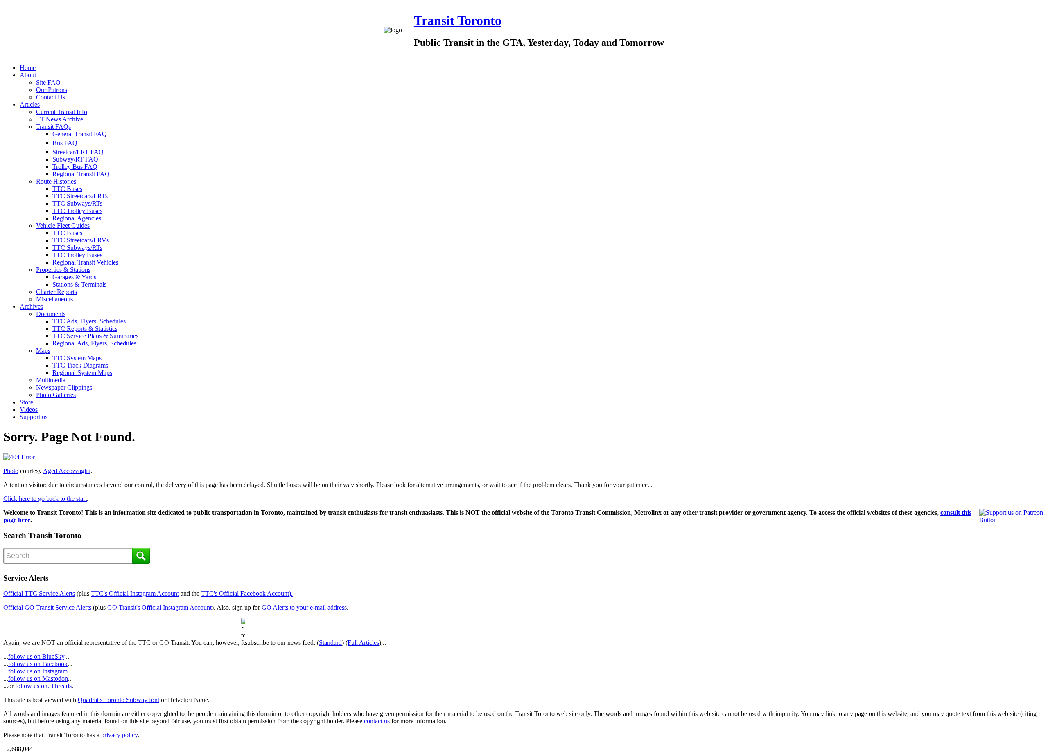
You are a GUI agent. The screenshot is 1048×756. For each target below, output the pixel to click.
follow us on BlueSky (36, 656)
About (28, 75)
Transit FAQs (53, 126)
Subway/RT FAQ (75, 159)
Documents (51, 313)
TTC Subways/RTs (77, 203)
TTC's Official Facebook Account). (247, 593)
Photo (10, 470)
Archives (31, 306)
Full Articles (363, 642)
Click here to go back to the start (45, 498)
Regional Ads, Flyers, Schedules (94, 343)
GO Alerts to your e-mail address (304, 607)
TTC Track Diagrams (80, 365)
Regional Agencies (76, 218)
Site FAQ (48, 82)
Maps (43, 350)
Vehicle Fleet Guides (63, 225)
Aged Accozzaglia (66, 470)
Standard (330, 642)
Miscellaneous (54, 299)
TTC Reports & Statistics (84, 328)
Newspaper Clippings (64, 387)
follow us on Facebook (38, 663)
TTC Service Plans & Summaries (95, 335)
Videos (29, 409)
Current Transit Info (61, 111)
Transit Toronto (457, 20)
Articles (30, 104)
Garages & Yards (74, 277)
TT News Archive (59, 119)
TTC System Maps (77, 357)
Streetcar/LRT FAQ (78, 151)
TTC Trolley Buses (77, 210)
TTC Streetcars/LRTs (80, 196)
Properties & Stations (63, 269)
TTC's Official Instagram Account (135, 593)
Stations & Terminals (79, 284)
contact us (377, 721)
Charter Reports (56, 291)
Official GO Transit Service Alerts (47, 607)
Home (28, 67)
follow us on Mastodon (38, 678)
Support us (33, 416)
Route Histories (56, 181)
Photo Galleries (56, 394)
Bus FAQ (64, 142)
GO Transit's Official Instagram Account (159, 607)
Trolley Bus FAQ (74, 166)
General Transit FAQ (79, 133)
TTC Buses (67, 188)
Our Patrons (51, 89)
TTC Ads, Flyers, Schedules (89, 321)
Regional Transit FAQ (81, 173)
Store (26, 402)
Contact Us (50, 97)
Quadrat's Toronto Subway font (118, 699)
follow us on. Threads (43, 685)
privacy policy (119, 734)
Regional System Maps (82, 372)
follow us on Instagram (38, 671)
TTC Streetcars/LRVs (80, 240)
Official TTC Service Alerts (39, 593)
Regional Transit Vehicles (85, 262)
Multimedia (51, 380)
